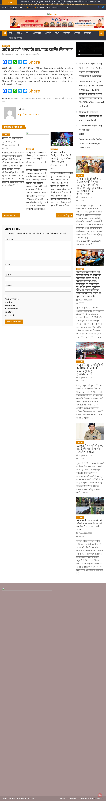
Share (34, 62)
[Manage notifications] (100, 795)
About (31, 7)
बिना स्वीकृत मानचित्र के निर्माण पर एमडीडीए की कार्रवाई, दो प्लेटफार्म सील (91, 143)
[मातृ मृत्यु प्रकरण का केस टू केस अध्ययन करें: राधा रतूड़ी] (37, 139)
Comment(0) (34, 54)
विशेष (57, 33)
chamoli (14, 98)
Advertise (40, 7)
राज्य (18, 33)
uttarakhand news (50, 98)
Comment (10, 239)
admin (21, 54)
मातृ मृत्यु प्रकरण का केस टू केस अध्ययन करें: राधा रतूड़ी (37, 155)
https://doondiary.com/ (28, 114)
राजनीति (67, 33)
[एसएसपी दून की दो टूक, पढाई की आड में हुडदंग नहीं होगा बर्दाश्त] (90, 431)
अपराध (48, 33)
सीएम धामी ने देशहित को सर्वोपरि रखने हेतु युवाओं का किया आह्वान (61, 157)
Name (8, 264)
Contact (66, 7)
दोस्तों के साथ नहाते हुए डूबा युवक (12, 140)
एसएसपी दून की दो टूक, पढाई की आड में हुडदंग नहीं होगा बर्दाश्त (90, 129)
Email (8, 275)
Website (8, 285)
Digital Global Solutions (24, 798)
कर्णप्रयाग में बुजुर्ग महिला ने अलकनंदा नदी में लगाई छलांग (65, 215)
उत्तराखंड (62, 98)
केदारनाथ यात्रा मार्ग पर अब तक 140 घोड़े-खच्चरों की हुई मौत (12, 215)
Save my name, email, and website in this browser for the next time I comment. (12, 307)
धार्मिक (77, 33)
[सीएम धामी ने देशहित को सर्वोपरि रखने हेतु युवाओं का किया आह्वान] (62, 139)
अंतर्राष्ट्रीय (37, 33)
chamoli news (25, 98)
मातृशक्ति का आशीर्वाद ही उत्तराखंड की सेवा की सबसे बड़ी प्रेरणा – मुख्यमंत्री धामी (90, 116)
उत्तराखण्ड (6, 46)
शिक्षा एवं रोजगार (15, 38)
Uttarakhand (37, 98)
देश (27, 33)
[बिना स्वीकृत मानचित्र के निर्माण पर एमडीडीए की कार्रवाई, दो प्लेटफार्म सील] (90, 505)
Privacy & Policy (53, 7)
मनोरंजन (87, 33)
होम (10, 33)
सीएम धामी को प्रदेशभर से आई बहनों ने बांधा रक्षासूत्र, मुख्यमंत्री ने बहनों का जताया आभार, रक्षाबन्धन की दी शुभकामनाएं (91, 69)
